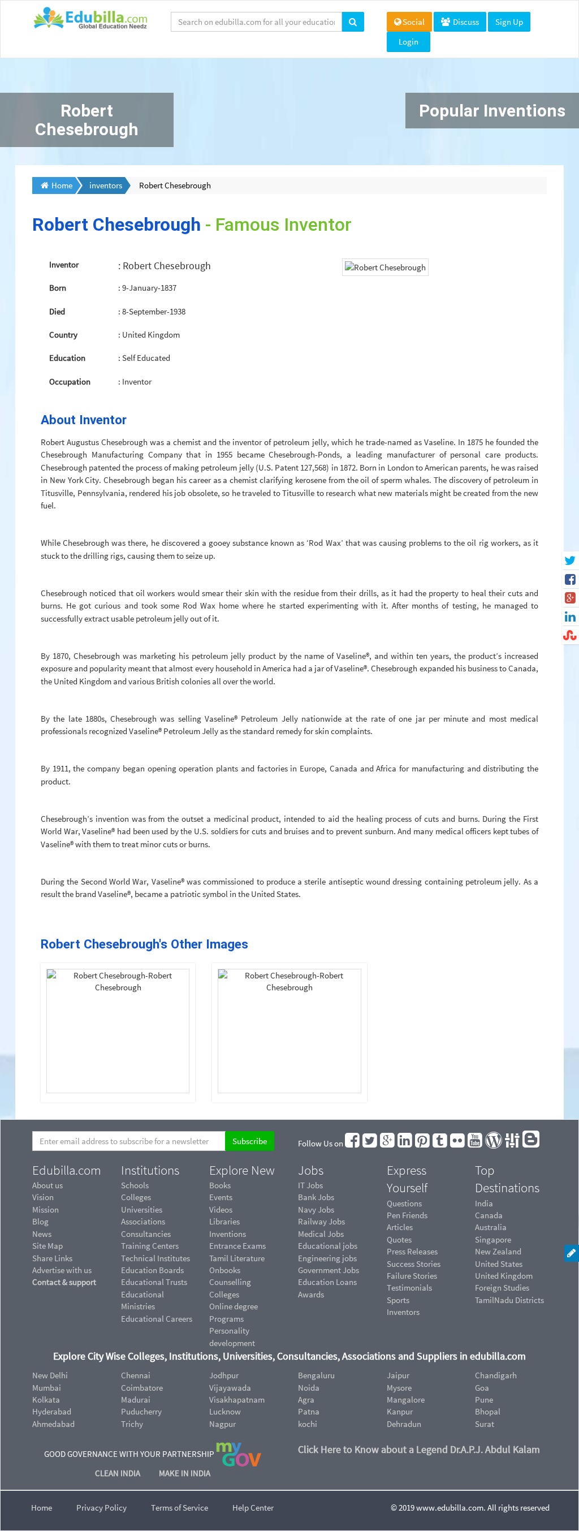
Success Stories (413, 1263)
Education (67, 357)
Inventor (64, 264)
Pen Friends (407, 1215)
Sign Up (509, 21)
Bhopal (487, 1411)
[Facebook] (353, 1143)
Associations (143, 1221)
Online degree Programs (233, 1312)
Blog (40, 1221)
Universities (141, 1209)
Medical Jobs (321, 1233)
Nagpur (222, 1423)
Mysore (399, 1387)
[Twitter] (370, 1143)
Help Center (253, 1507)
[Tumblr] (440, 1143)
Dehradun (404, 1423)
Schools (135, 1185)
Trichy (132, 1423)
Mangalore (406, 1399)
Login (408, 41)
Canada (489, 1215)
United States (498, 1263)
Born (57, 287)
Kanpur (400, 1411)
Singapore (493, 1239)
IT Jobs (310, 1185)
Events (220, 1197)
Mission (45, 1209)
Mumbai (46, 1387)
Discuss (465, 21)
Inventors (403, 1311)
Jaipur (398, 1375)
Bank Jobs (316, 1197)
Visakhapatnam (237, 1399)
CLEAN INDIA (118, 1473)
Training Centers (150, 1245)
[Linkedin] (405, 1143)
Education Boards (152, 1270)
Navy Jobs (316, 1209)
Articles (400, 1227)
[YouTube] (475, 1143)
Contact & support (64, 1281)
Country (63, 334)
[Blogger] (531, 1143)
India (484, 1203)
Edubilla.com (66, 1170)
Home (41, 1507)
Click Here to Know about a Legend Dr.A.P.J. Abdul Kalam (419, 1449)
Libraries (224, 1221)
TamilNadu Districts (509, 1300)
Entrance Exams (237, 1245)
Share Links (52, 1258)
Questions (404, 1203)
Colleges (136, 1197)
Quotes (399, 1239)
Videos (220, 1209)
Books (220, 1185)
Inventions (227, 1233)
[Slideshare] (513, 1143)
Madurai (135, 1399)
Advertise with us (62, 1270)
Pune (484, 1399)
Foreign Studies (502, 1287)
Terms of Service (179, 1507)
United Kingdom (504, 1275)
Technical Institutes (155, 1258)
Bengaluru (316, 1375)
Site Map (47, 1245)
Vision (43, 1197)
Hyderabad (51, 1411)
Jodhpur (224, 1375)
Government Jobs (328, 1270)
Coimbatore (142, 1387)
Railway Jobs (321, 1221)
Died (57, 311)
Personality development (232, 1336)
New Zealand (498, 1251)
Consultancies (146, 1233)
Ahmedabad (53, 1423)
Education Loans (327, 1281)
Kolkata (46, 1399)
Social (414, 21)
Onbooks (224, 1270)
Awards (311, 1294)
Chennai (135, 1375)
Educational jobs (327, 1245)
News (41, 1233)
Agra (306, 1399)
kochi (307, 1423)
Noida (308, 1387)
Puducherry (141, 1411)
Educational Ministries (142, 1300)
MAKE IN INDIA (184, 1473)
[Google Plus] (388, 1143)
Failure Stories (412, 1275)
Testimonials (409, 1287)
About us (47, 1185)
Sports (398, 1300)
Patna (308, 1411)
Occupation (69, 381)
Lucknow (225, 1411)
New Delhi (50, 1375)
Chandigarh (496, 1375)
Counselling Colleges (230, 1287)
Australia (491, 1227)
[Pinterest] (423, 1143)
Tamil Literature (237, 1258)
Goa (482, 1387)
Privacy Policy (101, 1507)
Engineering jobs (327, 1258)
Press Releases (412, 1251)
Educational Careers (156, 1318)
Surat (484, 1423)
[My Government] (238, 1453)
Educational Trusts (154, 1281)
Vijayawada (230, 1387)
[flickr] (458, 1143)
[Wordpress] (494, 1143)
